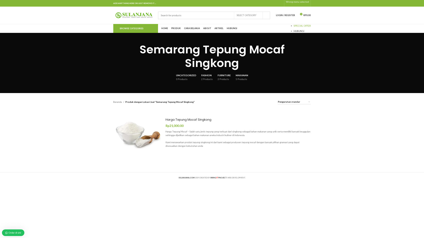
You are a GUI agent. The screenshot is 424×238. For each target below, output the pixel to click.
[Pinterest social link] (272, 3)
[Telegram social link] (280, 3)
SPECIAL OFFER (302, 25)
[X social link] (268, 3)
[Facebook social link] (263, 3)
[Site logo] (134, 15)
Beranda (117, 101)
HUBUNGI (299, 31)
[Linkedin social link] (276, 3)
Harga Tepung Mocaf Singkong (188, 120)
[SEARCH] (266, 15)
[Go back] (109, 56)
